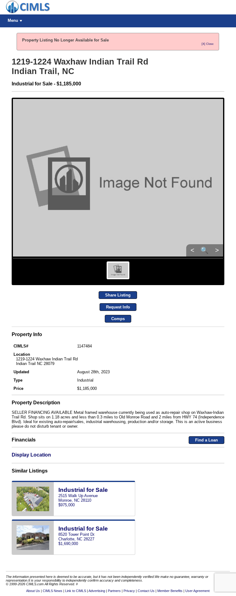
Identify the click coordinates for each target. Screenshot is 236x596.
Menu (13, 20)
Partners (114, 591)
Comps (118, 318)
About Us (33, 591)
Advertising (96, 591)
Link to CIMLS (75, 591)
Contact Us (146, 591)
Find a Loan (206, 440)
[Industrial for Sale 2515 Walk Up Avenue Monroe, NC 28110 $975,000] (73, 514)
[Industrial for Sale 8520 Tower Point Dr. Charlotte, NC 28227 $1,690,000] (73, 553)
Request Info (118, 307)
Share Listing (118, 295)
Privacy (129, 591)
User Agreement (197, 591)
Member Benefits (170, 591)
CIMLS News (52, 591)
